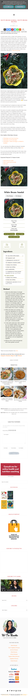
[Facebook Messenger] (10, 29)
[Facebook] (7, 29)
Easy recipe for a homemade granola (20, 400)
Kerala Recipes (14, 660)
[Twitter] (12, 690)
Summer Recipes (14, 649)
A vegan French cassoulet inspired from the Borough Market (7, 399)
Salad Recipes (14, 645)
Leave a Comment (14, 360)
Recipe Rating (5, 430)
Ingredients (7, 246)
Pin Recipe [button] (18, 196)
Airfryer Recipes (14, 654)
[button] (22, 255)
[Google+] (20, 690)
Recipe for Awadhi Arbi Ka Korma (20, 382)
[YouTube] (16, 690)
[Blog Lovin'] (7, 690)
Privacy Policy (20, 6)
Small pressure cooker (8, 160)
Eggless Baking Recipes (14, 656)
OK (8, 6)
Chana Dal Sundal (16, 50)
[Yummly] (20, 29)
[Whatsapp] (17, 29)
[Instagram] (18, 690)
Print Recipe (10, 196)
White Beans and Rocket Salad (10, 139)
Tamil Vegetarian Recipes (14, 647)
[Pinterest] (12, 29)
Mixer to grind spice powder (9, 162)
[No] (26, 4)
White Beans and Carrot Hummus (10, 138)
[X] (5, 29)
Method (22, 246)
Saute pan (5, 163)
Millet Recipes (14, 652)
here (22, 147)
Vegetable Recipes (14, 658)
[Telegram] (15, 29)
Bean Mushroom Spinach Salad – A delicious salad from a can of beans (7, 383)
